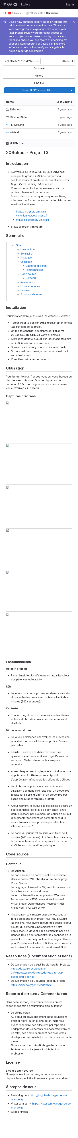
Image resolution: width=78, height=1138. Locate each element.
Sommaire (26, 253)
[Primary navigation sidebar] (4, 13)
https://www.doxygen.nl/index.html (31, 984)
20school (17, 13)
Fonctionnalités (35, 269)
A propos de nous (31, 294)
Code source (28, 273)
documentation (34, 50)
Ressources (27, 282)
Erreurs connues (30, 286)
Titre (18, 245)
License (25, 290)
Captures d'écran (36, 265)
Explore (25, 4)
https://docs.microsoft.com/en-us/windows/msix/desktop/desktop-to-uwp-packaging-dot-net (37, 972)
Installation (26, 257)
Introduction (27, 249)
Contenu (31, 277)
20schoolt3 (68, 61)
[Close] (73, 22)
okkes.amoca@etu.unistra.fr (32, 219)
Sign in (70, 4)
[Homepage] (10, 4)
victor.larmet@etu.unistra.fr (32, 215)
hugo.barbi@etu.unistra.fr (31, 211)
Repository (52, 13)
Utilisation (26, 261)
